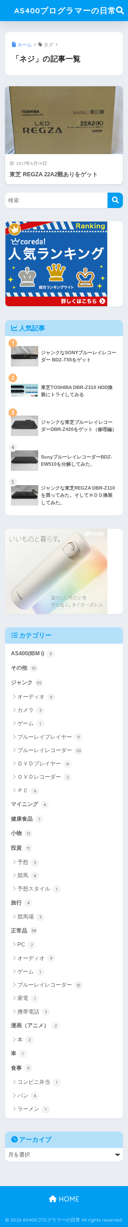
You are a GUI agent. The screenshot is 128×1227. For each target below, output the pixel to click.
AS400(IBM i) (31, 653)
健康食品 (25, 819)
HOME (68, 1199)
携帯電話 (32, 1012)
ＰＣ (26, 790)
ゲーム (29, 723)
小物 (20, 833)
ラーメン (31, 1109)
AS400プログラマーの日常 (65, 10)
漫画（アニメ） (34, 1025)
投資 (20, 848)
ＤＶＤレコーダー (43, 777)
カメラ (29, 710)
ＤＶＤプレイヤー (43, 763)
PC (25, 944)
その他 (23, 668)
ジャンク (26, 682)
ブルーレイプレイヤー (48, 737)
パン (26, 1095)
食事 (20, 1068)
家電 (26, 998)
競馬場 (29, 916)
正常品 (23, 930)
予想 (26, 862)
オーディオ (35, 697)
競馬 (26, 875)
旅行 (20, 903)
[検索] (115, 200)
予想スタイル (37, 889)
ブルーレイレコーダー (49, 750)
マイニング (28, 804)
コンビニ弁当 (37, 1082)
